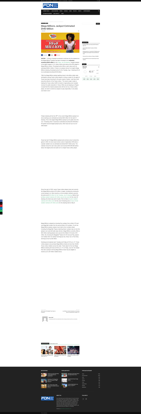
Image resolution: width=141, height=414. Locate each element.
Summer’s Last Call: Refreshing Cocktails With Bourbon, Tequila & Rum (53, 374)
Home (42, 21)
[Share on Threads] (1, 213)
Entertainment (87, 10)
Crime (70, 10)
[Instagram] (99, 1)
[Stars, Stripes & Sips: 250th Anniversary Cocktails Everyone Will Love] (44, 386)
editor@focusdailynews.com (66, 408)
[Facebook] (97, 1)
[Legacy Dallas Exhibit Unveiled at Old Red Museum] (60, 350)
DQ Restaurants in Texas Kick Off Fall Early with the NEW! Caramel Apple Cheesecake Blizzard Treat (91, 52)
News (47, 23)
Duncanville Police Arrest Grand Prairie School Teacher (91, 59)
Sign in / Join (43, 0)
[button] (98, 11)
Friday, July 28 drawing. (64, 62)
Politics (75, 10)
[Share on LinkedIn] (1, 208)
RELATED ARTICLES (45, 343)
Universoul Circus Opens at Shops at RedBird (91, 56)
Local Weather (55, 10)
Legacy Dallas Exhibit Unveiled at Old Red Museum (90, 49)
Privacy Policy (70, 0)
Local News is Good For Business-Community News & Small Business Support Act (71, 312)
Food (62, 13)
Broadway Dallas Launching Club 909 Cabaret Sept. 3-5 (91, 45)
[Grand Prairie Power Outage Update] (64, 380)
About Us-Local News (49, 0)
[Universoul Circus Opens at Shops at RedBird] (73, 350)
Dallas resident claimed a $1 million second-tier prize (55, 197)
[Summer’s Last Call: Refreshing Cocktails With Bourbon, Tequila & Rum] (44, 375)
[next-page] (43, 358)
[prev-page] (41, 358)
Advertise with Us (55, 0)
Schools (66, 10)
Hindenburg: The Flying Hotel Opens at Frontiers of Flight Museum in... (52, 380)
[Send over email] (1, 210)
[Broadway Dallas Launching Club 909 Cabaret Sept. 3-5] (47, 350)
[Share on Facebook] (1, 201)
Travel (61, 10)
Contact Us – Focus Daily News (63, 0)
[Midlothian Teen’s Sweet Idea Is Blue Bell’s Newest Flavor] (64, 375)
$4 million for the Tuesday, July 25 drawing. (60, 195)
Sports (79, 10)
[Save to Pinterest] (1, 206)
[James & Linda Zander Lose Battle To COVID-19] (64, 386)
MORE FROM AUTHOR (54, 343)
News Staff (51, 317)
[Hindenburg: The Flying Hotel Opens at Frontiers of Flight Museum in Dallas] (44, 381)
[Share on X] (1, 203)
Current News (46, 10)
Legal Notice (56, 13)
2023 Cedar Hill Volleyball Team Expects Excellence (48, 312)
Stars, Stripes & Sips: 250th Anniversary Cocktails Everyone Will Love (53, 385)
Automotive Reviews (47, 13)
